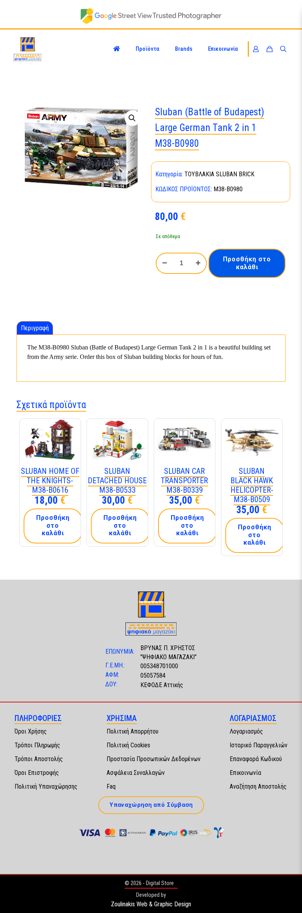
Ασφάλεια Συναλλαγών (136, 772)
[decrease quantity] (164, 263)
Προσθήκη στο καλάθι (247, 263)
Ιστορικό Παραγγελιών (258, 745)
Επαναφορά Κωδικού (256, 759)
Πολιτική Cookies (128, 745)
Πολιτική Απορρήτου (132, 731)
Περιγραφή (35, 328)
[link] (151, 16)
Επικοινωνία (245, 772)
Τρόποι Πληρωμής (37, 745)
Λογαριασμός (246, 731)
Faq (111, 786)
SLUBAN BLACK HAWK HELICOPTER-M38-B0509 (251, 485)
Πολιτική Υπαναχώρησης (46, 786)
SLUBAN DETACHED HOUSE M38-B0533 (117, 480)
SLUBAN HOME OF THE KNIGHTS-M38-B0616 (50, 480)
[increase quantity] (198, 263)
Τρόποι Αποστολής (39, 759)
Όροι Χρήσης (31, 731)
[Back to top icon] (288, 897)
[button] (132, 118)
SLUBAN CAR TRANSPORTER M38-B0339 (184, 480)
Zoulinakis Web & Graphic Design (151, 904)
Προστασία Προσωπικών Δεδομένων (154, 759)
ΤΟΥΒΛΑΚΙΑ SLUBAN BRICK (219, 174)
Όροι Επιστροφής (37, 772)
